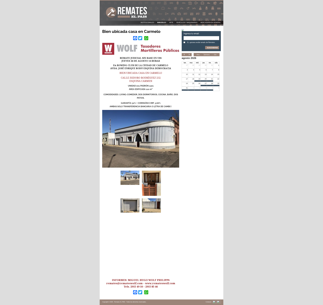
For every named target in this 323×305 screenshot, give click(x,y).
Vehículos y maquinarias (186, 22)
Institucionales (147, 22)
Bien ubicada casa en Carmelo (131, 31)
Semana (207, 55)
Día (215, 55)
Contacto (208, 302)
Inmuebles (161, 22)
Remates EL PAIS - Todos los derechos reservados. (130, 302)
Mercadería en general (210, 22)
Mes (198, 55)
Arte (171, 22)
